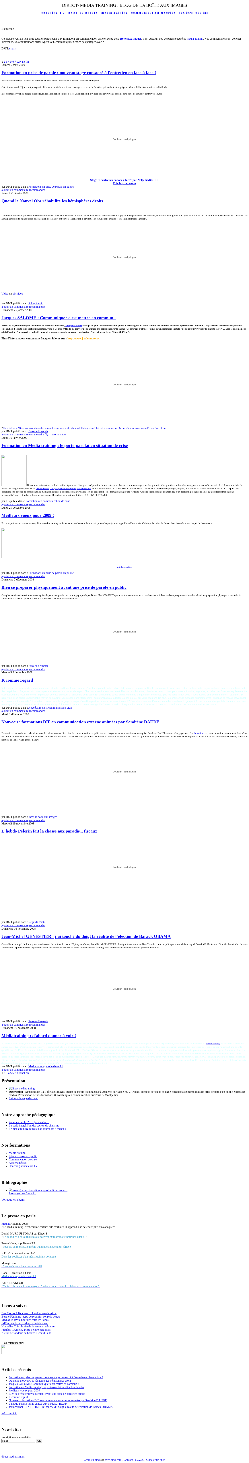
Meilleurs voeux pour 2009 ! (27, 515)
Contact (12, 49)
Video (4, 293)
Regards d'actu (36, 922)
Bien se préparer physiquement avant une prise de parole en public (64, 587)
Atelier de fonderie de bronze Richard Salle (26, 1333)
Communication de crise (23, 1159)
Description (16, 1091)
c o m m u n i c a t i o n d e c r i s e (153, 12)
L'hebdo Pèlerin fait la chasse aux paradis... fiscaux (49, 831)
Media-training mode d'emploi (45, 1066)
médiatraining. (213, 1043)
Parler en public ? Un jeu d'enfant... (29, 1122)
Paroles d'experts (38, 431)
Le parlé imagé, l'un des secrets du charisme (34, 1125)
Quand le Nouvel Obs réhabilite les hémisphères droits (52, 201)
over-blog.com (113, 1459)
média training (195, 38)
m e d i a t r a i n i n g (115, 12)
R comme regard (17, 680)
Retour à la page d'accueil (23, 1098)
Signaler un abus (155, 1459)
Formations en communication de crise (48, 501)
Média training (17, 1152)
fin (27, 61)
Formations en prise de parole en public (51, 186)
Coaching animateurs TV (23, 1166)
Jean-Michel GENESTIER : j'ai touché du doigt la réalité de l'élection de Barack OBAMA (86, 936)
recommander (37, 189)
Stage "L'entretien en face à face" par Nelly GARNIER (124, 180)
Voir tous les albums (13, 1199)
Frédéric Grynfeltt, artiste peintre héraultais (25, 1329)
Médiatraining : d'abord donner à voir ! (38, 1035)
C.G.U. (139, 1459)
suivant (21, 61)
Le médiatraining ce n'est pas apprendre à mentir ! (37, 1128)
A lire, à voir (35, 303)
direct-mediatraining (12, 1456)
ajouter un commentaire (14, 189)
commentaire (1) (39, 434)
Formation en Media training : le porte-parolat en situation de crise (64, 445)
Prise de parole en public (23, 1156)
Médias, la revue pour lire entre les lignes (24, 1319)
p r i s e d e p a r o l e (82, 12)
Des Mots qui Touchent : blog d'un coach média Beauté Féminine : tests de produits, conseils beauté (30, 1315)
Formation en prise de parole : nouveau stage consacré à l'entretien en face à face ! (78, 72)
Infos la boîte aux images (42, 816)
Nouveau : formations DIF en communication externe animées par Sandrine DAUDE (80, 722)
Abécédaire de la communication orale (50, 707)
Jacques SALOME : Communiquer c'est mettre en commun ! (58, 317)
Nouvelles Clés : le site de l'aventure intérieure (28, 1326)
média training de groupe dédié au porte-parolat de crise (63, 488)
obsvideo (18, 293)
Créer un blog (92, 1459)
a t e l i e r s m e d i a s (193, 12)
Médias (5, 1223)
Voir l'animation (124, 567)
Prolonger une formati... (22, 1193)
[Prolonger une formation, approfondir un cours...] (38, 1190)
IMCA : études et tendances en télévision (24, 1323)
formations (199, 733)
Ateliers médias (17, 1162)
